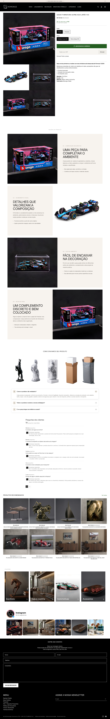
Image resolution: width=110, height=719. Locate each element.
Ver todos (104, 495)
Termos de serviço (61, 716)
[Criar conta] (105, 699)
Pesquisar (5, 702)
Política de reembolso (40, 716)
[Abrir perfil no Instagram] (10, 614)
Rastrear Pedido (7, 698)
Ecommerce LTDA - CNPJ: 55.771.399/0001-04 (22, 716)
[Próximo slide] (26, 511)
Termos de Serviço (8, 709)
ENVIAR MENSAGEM (10, 685)
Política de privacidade (51, 716)
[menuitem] (30, 7)
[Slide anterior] (5, 511)
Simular (102, 52)
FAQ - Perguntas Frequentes (10, 704)
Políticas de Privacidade (9, 705)
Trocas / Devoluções (8, 707)
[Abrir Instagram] (14, 627)
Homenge (9, 716)
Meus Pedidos (7, 700)
